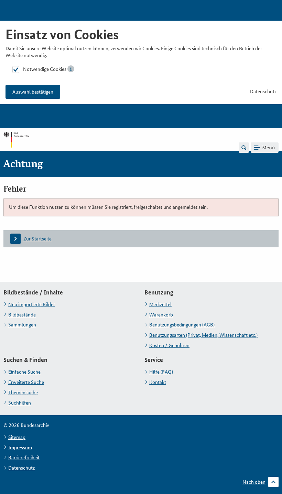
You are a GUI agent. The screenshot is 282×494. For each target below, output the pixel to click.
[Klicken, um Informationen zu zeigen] (70, 68)
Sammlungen (22, 325)
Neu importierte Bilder (31, 304)
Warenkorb (161, 315)
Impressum (20, 447)
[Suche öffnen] (244, 147)
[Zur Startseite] (16, 147)
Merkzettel (160, 304)
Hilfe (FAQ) (161, 372)
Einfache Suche (24, 372)
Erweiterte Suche (26, 382)
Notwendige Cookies (44, 69)
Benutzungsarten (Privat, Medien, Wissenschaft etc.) (203, 335)
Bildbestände (22, 315)
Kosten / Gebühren (169, 345)
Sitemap (16, 437)
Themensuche (23, 392)
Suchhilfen (19, 403)
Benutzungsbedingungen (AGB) (182, 325)
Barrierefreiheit (24, 457)
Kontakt (157, 382)
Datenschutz (263, 91)
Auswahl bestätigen (32, 92)
